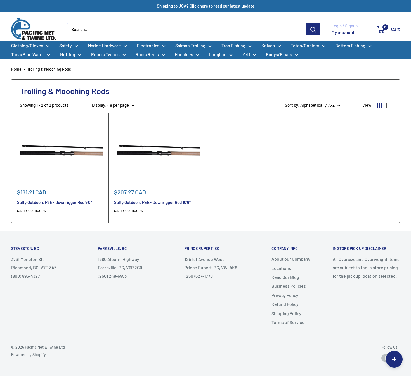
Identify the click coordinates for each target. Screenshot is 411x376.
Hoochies (184, 54)
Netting (67, 54)
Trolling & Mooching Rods (49, 69)
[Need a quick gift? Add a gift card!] (394, 359)
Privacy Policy (284, 295)
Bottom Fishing (350, 45)
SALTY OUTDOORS (31, 210)
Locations (281, 268)
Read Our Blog (285, 277)
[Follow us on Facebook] (385, 358)
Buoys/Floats (279, 54)
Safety (65, 45)
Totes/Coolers (305, 45)
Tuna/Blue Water (27, 54)
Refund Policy (285, 304)
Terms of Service (287, 322)
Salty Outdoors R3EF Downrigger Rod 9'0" (54, 202)
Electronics (148, 45)
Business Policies (288, 286)
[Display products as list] (388, 105)
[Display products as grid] (379, 105)
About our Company (290, 258)
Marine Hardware (104, 45)
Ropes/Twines (105, 54)
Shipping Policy (286, 313)
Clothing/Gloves (27, 45)
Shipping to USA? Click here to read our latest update (205, 5)
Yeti (246, 54)
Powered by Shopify (28, 354)
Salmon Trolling (190, 45)
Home (16, 69)
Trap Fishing (233, 45)
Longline (217, 54)
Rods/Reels (147, 54)
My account (343, 32)
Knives (268, 45)
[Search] (313, 29)
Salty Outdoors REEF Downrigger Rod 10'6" (152, 202)
